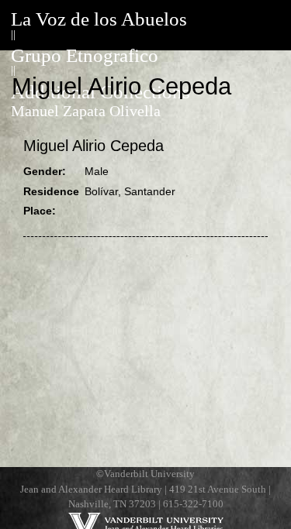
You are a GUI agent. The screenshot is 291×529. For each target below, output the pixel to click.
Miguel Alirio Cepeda (93, 145)
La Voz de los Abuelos (99, 19)
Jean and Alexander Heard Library (91, 489)
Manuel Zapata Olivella (86, 111)
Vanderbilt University (149, 474)
